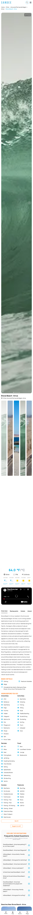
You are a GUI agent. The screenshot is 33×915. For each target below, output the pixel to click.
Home (3, 7)
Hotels (23, 611)
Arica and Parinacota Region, (15, 398)
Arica (2, 9)
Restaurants (14, 611)
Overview (4, 611)
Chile (7, 7)
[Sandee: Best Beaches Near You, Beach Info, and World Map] (6, 2)
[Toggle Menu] (30, 2)
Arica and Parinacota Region (18, 7)
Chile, (4, 398)
